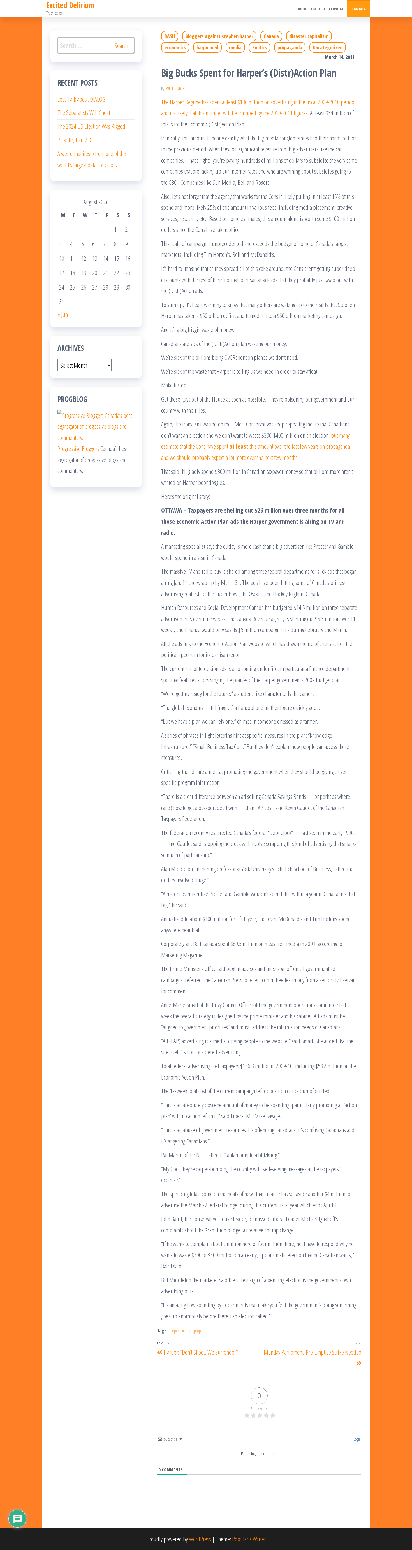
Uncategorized (327, 47)
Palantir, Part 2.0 (74, 139)
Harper (174, 1331)
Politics (259, 47)
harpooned (207, 47)
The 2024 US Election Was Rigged (91, 126)
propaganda (289, 47)
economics (175, 47)
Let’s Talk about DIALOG (81, 99)
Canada (358, 8)
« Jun (62, 314)
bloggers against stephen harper (219, 36)
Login (357, 1439)
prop (197, 1331)
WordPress (200, 1539)
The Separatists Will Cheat (83, 112)
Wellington (175, 88)
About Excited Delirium (320, 8)
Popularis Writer (249, 1539)
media (235, 47)
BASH (170, 36)
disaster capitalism (309, 36)
